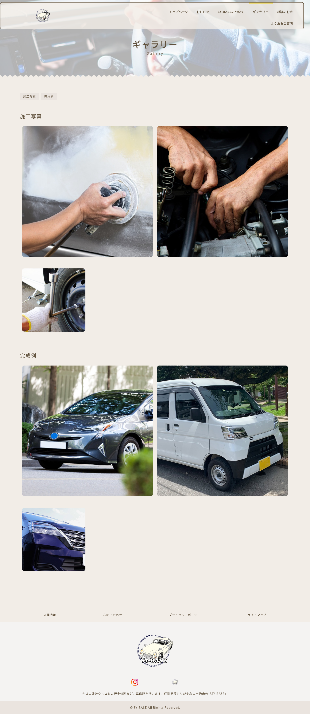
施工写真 (29, 96)
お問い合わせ (112, 615)
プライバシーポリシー (185, 615)
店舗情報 (49, 615)
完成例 (49, 96)
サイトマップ (257, 615)
